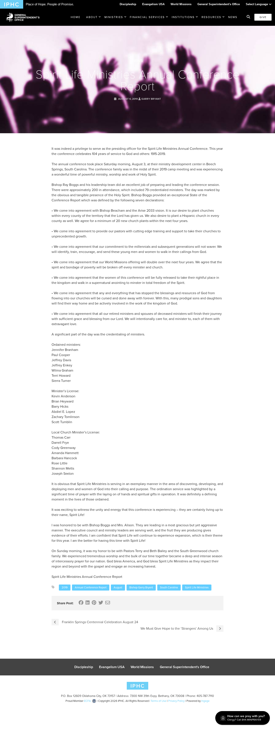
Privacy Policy (176, 701)
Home (75, 17)
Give (263, 17)
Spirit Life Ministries (197, 587)
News (232, 17)
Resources (211, 17)
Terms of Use (158, 701)
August (118, 587)
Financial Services (147, 17)
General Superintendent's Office (218, 4)
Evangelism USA (153, 4)
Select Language (257, 4)
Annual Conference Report (91, 587)
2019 (65, 587)
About (92, 17)
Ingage (205, 701)
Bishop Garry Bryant (141, 587)
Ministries (113, 17)
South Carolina (169, 587)
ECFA (87, 701)
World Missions (181, 4)
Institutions (183, 17)
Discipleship (128, 4)
